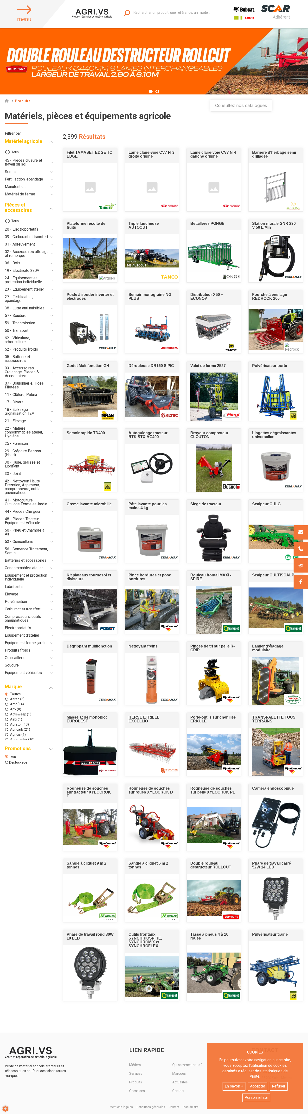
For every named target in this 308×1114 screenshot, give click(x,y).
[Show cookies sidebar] (5, 1109)
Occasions (137, 1091)
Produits (135, 1082)
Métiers (135, 1065)
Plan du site (191, 1107)
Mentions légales (121, 1107)
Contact (178, 1091)
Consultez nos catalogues (241, 105)
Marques (179, 1073)
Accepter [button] (257, 1086)
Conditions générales (150, 1107)
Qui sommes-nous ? (187, 1065)
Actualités (180, 1082)
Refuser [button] (278, 1086)
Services (135, 1073)
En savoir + (234, 1086)
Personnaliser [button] (256, 1097)
